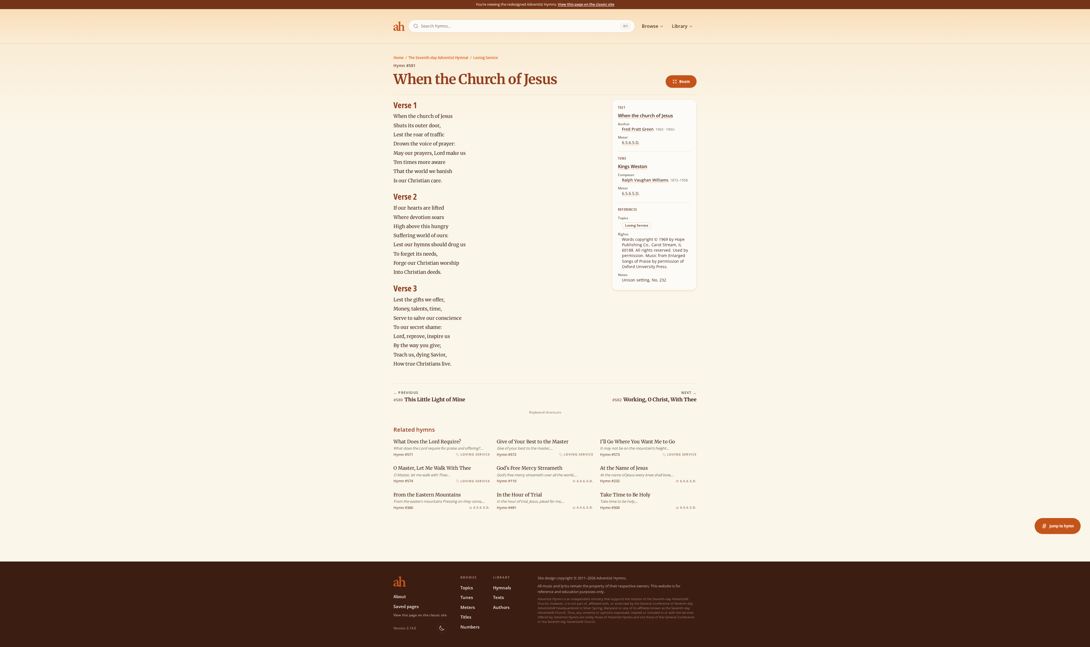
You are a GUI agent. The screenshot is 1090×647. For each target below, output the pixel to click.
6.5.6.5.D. (631, 142)
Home (398, 57)
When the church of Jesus (645, 115)
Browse (650, 26)
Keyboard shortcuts (545, 412)
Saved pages (406, 606)
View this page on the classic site (586, 4)
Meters (467, 607)
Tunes (466, 597)
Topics (466, 587)
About (399, 596)
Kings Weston (632, 166)
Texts (498, 597)
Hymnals (502, 587)
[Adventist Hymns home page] (399, 26)
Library (679, 26)
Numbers (469, 627)
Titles (465, 617)
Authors (501, 607)
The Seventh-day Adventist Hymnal (438, 57)
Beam (684, 81)
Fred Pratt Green (638, 129)
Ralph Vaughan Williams (645, 180)
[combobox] (520, 26)
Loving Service (485, 57)
